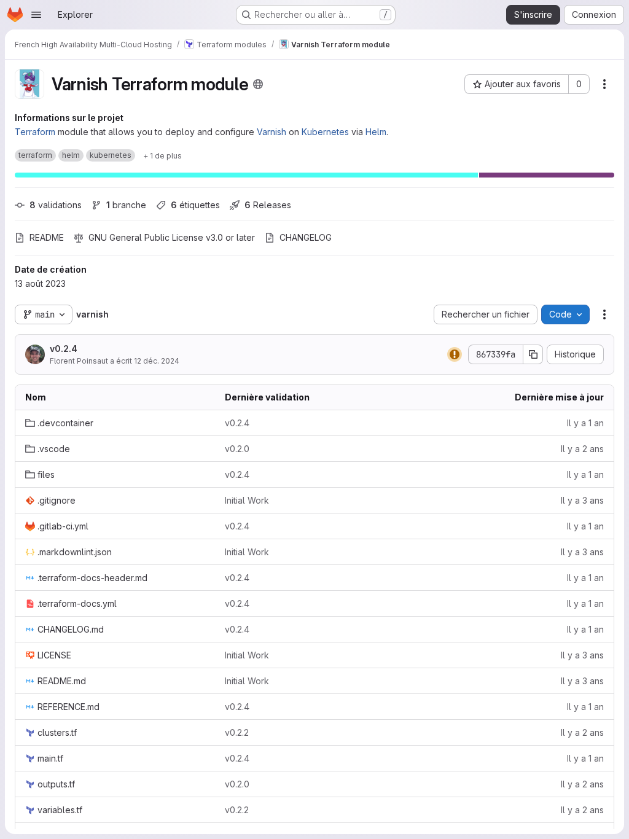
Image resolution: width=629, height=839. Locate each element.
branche (126, 205)
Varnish (271, 132)
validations (55, 205)
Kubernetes (325, 132)
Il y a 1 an (585, 423)
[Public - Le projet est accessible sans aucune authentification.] (258, 84)
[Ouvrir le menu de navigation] (36, 15)
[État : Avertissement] (454, 354)
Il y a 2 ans (582, 448)
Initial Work (247, 500)
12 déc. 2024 (156, 360)
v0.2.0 (237, 448)
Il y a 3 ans (582, 500)
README (46, 237)
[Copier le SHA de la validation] (533, 354)
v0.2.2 (237, 732)
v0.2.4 (63, 348)
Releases (267, 205)
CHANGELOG (305, 237)
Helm (375, 132)
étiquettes (195, 205)
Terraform (35, 132)
